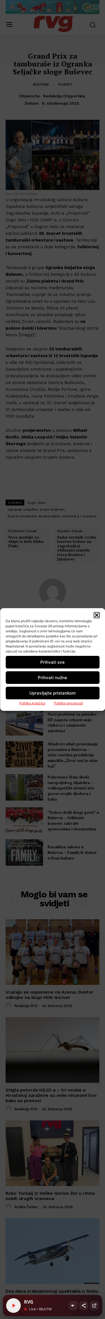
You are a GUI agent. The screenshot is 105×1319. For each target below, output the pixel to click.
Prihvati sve (52, 662)
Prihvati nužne (52, 677)
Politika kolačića (32, 703)
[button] (96, 615)
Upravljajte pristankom (52, 693)
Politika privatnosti (68, 703)
